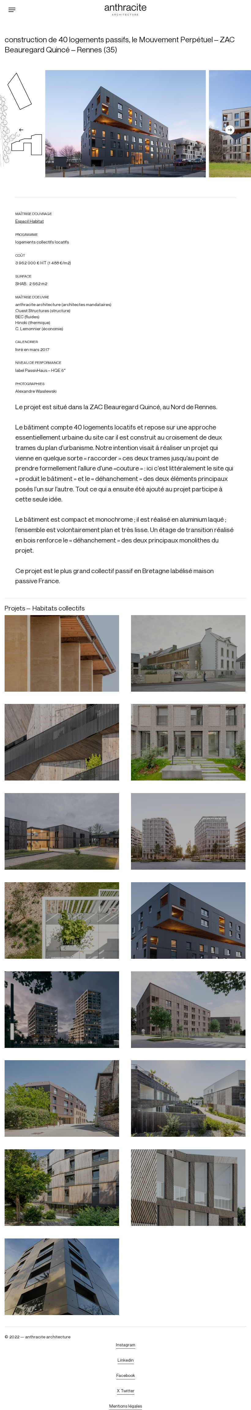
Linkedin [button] (126, 1360)
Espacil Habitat (29, 221)
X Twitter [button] (125, 1390)
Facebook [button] (125, 1375)
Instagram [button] (125, 1344)
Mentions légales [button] (125, 1405)
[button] (12, 10)
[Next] (229, 129)
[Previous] (21, 129)
